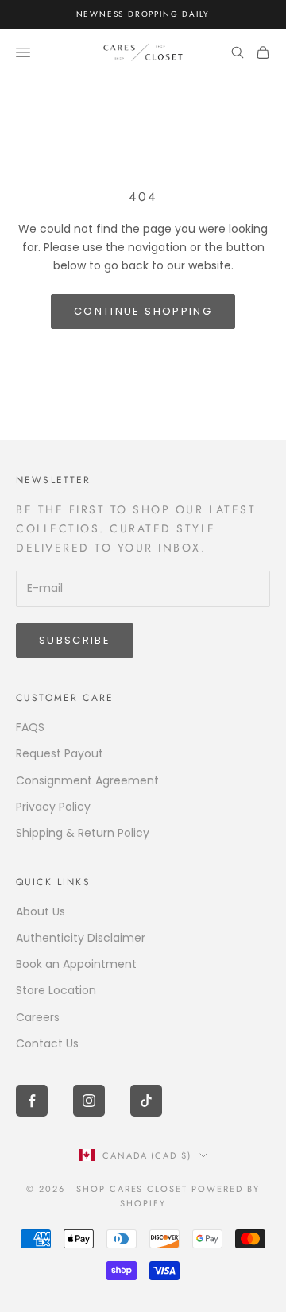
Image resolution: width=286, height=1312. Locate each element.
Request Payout (59, 753)
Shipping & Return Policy (82, 833)
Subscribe (74, 640)
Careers (38, 1017)
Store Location (56, 990)
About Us (40, 911)
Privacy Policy (53, 807)
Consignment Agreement (87, 780)
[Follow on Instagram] (89, 1101)
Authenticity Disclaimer (80, 938)
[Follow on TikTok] (146, 1101)
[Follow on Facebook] (32, 1101)
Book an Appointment (76, 964)
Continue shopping (143, 311)
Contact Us (47, 1043)
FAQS (30, 727)
